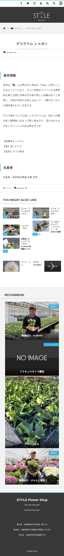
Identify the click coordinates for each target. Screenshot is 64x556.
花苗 (5, 217)
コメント (9, 188)
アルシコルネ (32, 444)
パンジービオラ (51, 345)
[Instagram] (34, 3)
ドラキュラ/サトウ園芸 (32, 371)
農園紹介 (53, 306)
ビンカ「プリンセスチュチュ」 (25, 211)
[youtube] (40, 3)
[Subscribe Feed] (47, 3)
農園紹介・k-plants (32, 335)
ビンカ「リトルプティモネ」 (55, 211)
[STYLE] (41, 20)
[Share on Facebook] (21, 3)
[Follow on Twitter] (27, 3)
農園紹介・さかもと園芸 (32, 480)
